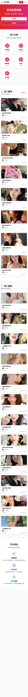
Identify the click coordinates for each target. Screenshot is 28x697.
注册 (21, 2)
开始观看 (14, 18)
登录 (17, 2)
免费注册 (14, 23)
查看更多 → (24, 92)
